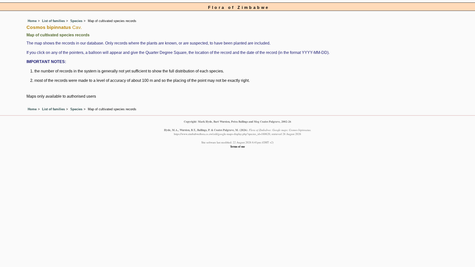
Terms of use (237, 146)
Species (76, 21)
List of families (53, 21)
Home (32, 21)
